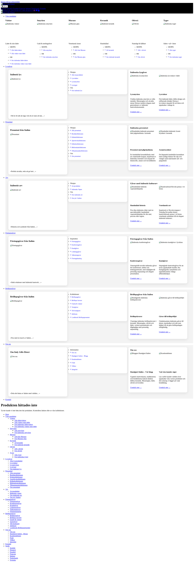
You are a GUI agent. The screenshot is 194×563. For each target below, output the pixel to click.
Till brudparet (76, 311)
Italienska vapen (15, 493)
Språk (7, 546)
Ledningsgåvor (76, 252)
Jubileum (74, 314)
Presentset (8, 122)
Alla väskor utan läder (18, 53)
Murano (12, 435)
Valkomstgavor (76, 255)
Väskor (12, 418)
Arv (6, 177)
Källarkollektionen (77, 144)
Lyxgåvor (8, 66)
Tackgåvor (75, 307)
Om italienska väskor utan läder (21, 64)
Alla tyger (172, 50)
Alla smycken (47, 50)
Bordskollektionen (77, 134)
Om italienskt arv (77, 195)
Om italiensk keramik (113, 57)
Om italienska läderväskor (19, 60)
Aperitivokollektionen (79, 140)
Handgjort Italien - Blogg (80, 356)
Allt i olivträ (142, 50)
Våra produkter (10, 16)
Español (16, 8)
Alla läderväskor (16, 50)
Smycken (13, 429)
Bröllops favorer (77, 300)
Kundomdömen (76, 359)
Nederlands (35, 8)
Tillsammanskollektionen (79, 151)
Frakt (73, 363)
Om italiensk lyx (77, 90)
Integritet (74, 369)
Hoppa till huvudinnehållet (10, 2)
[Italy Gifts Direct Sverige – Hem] (8, 4)
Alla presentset (76, 130)
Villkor (74, 366)
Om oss (8, 344)
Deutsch (10, 8)
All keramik (110, 50)
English (3, 8)
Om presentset (76, 156)
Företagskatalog (77, 258)
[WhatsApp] (6, 10)
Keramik (13, 441)
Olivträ (12, 447)
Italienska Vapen (77, 189)
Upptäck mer (136, 112)
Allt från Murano (80, 50)
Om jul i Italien (77, 198)
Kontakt (8, 399)
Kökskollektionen (77, 137)
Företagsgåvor (10, 233)
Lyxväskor (75, 78)
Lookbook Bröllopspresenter (81, 317)
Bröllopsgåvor (10, 288)
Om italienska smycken (50, 57)
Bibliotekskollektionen (79, 147)
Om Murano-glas (80, 57)
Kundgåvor (75, 248)
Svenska (43, 8)
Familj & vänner (77, 304)
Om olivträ (141, 57)
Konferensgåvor (77, 245)
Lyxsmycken (76, 82)
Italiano (28, 8)
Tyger (12, 453)
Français (22, 8)
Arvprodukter (76, 186)
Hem (7, 414)
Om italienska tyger (175, 57)
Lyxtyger (74, 85)
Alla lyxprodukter (77, 75)
